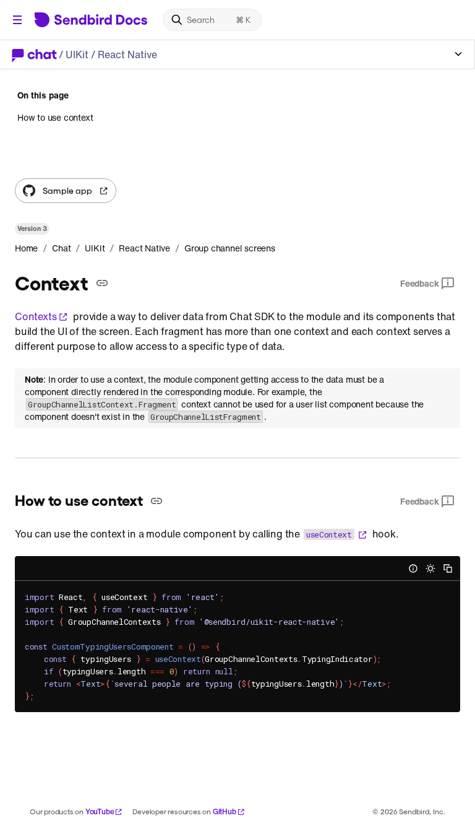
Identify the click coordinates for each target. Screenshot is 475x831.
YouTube (99, 811)
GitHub (224, 811)
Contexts (35, 316)
